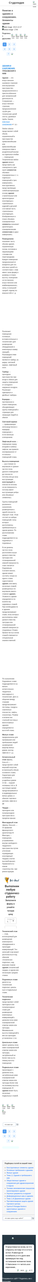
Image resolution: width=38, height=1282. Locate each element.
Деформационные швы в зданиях (20, 1196)
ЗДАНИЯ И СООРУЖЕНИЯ (8, 67)
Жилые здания (12, 1173)
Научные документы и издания (19, 1193)
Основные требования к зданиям (20, 1170)
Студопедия (16, 2)
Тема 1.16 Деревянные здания (19, 1199)
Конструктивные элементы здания (20, 1168)
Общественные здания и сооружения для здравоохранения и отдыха (20, 1183)
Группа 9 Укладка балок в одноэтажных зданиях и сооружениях (16, 1208)
